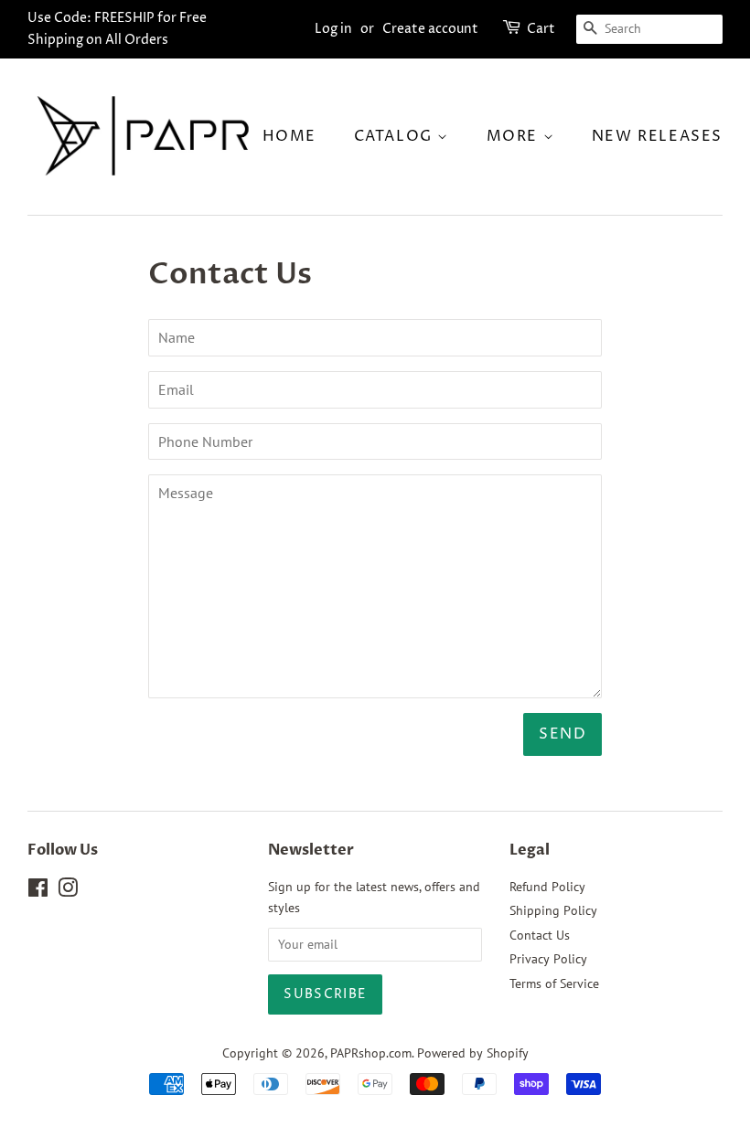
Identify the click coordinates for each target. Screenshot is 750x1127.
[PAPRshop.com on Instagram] (68, 891)
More (515, 136)
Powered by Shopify (473, 1053)
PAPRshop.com (371, 1053)
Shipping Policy (553, 910)
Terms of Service (554, 983)
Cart (541, 28)
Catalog (396, 136)
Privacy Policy (548, 959)
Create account (430, 28)
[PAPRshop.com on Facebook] (37, 891)
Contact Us (539, 935)
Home (289, 136)
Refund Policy (547, 886)
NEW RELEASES (657, 136)
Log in (333, 28)
